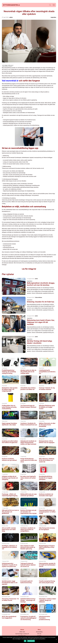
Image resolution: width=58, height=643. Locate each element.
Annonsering (39, 631)
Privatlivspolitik (31, 640)
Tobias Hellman (38, 297)
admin (11, 17)
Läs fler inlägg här (29, 269)
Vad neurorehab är (10, 80)
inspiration (53, 17)
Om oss (39, 633)
